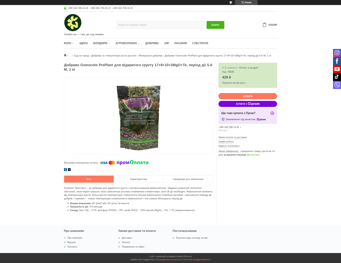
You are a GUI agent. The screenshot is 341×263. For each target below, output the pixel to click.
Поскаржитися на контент (169, 259)
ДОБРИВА (152, 43)
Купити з (241, 104)
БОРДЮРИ (100, 43)
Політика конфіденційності (197, 259)
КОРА (67, 43)
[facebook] (65, 170)
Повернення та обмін (133, 246)
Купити (247, 96)
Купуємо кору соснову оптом (191, 237)
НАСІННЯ (180, 43)
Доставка (127, 237)
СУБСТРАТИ (200, 43)
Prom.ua (187, 256)
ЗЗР (166, 43)
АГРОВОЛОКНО (126, 43)
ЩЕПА (84, 43)
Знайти (215, 24)
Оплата (126, 242)
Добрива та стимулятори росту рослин (113, 55)
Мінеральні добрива (150, 55)
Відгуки (71, 242)
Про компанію (74, 237)
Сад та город (81, 55)
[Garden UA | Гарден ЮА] (90, 22)
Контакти (72, 246)
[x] (69, 170)
